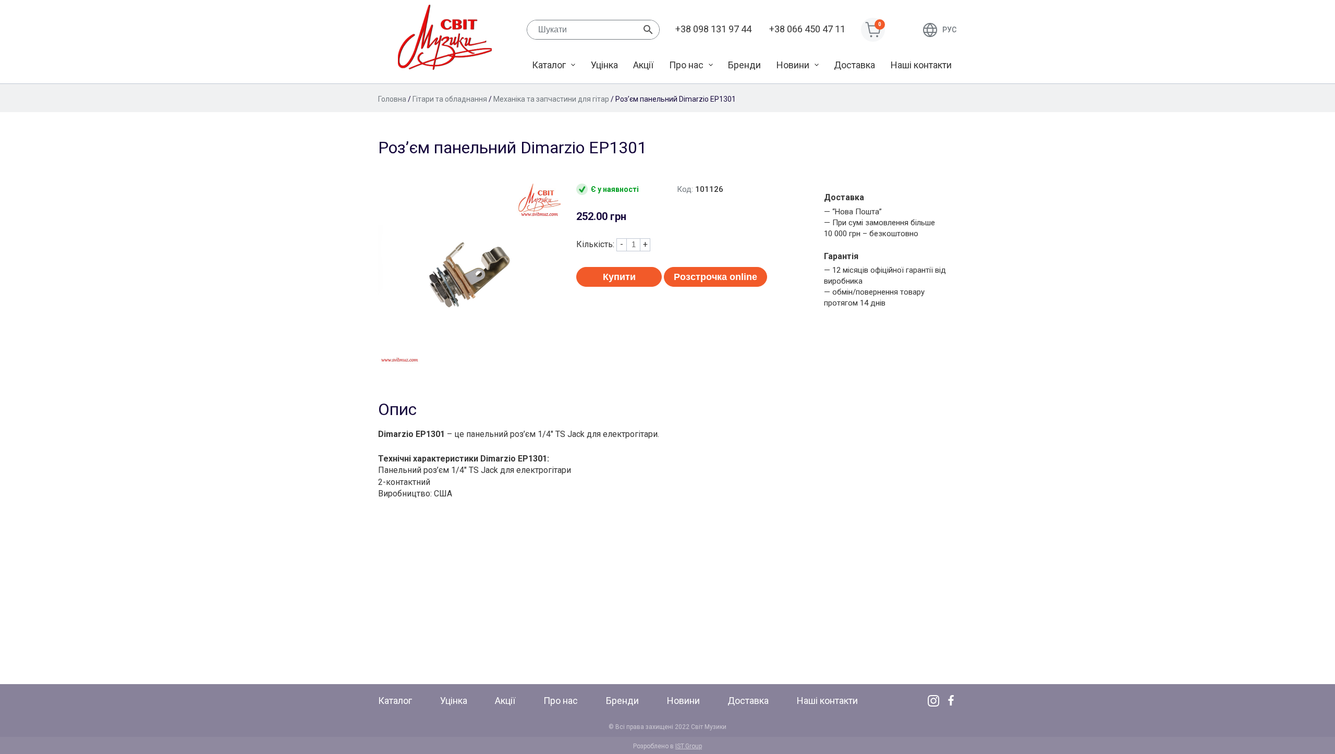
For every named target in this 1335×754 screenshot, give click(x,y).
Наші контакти (921, 64)
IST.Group (688, 746)
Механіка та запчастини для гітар (551, 99)
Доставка (854, 64)
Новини (792, 64)
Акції (643, 64)
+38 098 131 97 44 (713, 28)
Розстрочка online (715, 277)
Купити (619, 277)
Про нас (686, 64)
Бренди (744, 64)
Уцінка (604, 64)
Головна (392, 99)
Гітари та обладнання (449, 99)
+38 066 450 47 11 (807, 28)
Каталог (549, 64)
